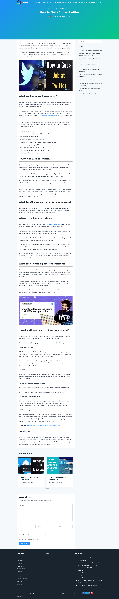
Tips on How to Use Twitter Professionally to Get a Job (43, 425)
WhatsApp (76, 2)
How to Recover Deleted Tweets (87, 585)
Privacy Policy (31, 593)
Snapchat (84, 2)
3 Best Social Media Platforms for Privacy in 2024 (90, 80)
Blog (18, 558)
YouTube (19, 584)
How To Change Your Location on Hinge (88, 93)
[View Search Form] (101, 3)
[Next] (71, 472)
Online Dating (66, 2)
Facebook (20, 560)
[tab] (45, 488)
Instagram (57, 2)
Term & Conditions (49, 593)
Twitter (19, 576)
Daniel (54, 16)
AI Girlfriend (24, 593)
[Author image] (50, 16)
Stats (43, 2)
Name (22, 526)
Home (38, 2)
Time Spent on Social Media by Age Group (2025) (90, 50)
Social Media (20, 566)
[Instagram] (89, 593)
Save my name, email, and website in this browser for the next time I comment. (41, 531)
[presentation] (31, 465)
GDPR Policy (20, 596)
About (18, 593)
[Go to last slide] (20, 472)
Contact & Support (39, 593)
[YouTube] (92, 593)
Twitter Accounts (22, 579)
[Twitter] (86, 593)
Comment (23, 505)
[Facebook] (83, 593)
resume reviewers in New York (46, 115)
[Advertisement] (59, 29)
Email (40, 526)
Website (59, 526)
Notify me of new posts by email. (30, 539)
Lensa (49, 194)
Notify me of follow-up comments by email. (33, 535)
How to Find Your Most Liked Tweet (88, 578)
